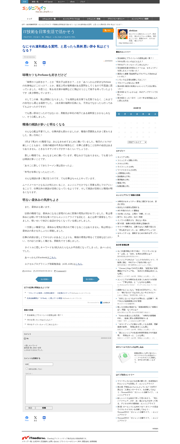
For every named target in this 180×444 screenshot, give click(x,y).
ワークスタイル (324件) (127, 170)
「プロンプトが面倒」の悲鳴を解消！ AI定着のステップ (58, 293)
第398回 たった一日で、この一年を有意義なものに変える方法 (137, 99)
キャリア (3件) (123, 157)
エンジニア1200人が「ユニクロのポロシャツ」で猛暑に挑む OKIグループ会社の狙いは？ (137, 261)
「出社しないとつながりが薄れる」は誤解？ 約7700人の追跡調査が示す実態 (137, 299)
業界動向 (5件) (123, 180)
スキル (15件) (122, 163)
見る (35, 65)
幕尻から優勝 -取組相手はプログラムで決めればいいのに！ (137, 75)
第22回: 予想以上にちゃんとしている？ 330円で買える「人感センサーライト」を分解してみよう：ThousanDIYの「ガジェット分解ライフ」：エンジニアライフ (137, 391)
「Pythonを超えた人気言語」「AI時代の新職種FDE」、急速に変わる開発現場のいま (136, 317)
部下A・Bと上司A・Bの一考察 (130, 217)
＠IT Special (48, 2)
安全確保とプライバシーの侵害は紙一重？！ (45, 315)
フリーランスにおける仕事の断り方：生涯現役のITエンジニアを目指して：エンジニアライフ (137, 382)
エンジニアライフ (37, 9)
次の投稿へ (45, 279)
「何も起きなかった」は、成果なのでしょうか (136, 230)
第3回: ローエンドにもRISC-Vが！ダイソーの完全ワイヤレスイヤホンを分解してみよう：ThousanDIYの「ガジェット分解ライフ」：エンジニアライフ (137, 411)
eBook (72, 2)
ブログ (82, 2)
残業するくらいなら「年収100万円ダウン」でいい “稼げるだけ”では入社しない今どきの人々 (137, 291)
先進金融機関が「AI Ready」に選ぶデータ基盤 (54, 298)
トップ (29, 19)
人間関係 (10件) (123, 173)
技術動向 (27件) (123, 176)
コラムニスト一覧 (49, 19)
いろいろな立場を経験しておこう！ (132, 80)
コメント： (29, 373)
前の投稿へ (90, 279)
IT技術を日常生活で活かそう (63, 24)
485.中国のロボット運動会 (128, 211)
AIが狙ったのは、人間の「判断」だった (133, 214)
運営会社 (85, 441)
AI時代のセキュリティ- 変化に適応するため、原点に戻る (137, 202)
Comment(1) (61, 271)
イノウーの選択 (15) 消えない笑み (132, 220)
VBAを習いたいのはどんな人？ (40, 320)
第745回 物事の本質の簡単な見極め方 (133, 223)
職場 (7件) (121, 183)
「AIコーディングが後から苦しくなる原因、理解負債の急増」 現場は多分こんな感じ (137, 325)
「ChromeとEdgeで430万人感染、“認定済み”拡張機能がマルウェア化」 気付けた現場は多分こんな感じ (137, 271)
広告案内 (44, 441)
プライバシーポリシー (116, 19)
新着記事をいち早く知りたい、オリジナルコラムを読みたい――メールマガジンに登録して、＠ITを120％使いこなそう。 (146, 357)
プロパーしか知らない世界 (128, 83)
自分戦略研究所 (31, 24)
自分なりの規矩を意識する (128, 207)
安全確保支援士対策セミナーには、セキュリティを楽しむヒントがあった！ (137, 69)
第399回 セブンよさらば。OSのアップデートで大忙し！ (137, 93)
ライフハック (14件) (125, 167)
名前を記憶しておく (35, 369)
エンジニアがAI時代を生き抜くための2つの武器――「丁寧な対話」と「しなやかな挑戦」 (137, 280)
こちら (52, 257)
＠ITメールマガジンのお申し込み (130, 347)
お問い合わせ (54, 441)
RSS (109, 30)
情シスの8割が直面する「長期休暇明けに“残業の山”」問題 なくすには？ (137, 308)
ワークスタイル (29, 57)
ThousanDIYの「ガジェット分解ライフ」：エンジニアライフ (137, 419)
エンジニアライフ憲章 (140, 19)
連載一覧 (35, 2)
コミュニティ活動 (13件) (127, 160)
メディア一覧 (27, 441)
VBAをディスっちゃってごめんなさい (42, 324)
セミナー (61, 2)
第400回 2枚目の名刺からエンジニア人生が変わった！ (137, 87)
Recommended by (94, 302)
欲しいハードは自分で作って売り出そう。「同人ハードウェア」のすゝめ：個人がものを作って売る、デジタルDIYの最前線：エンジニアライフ (137, 401)
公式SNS (36, 441)
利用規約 (155, 428)
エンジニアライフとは (71, 19)
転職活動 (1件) (123, 186)
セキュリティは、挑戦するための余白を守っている (137, 234)
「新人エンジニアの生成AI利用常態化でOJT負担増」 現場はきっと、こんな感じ (137, 334)
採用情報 (93, 441)
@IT (23, 24)
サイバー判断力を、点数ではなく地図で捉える (136, 227)
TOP (24, 2)
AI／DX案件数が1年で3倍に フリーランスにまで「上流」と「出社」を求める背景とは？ (137, 252)
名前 (26, 364)
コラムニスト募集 (93, 19)
